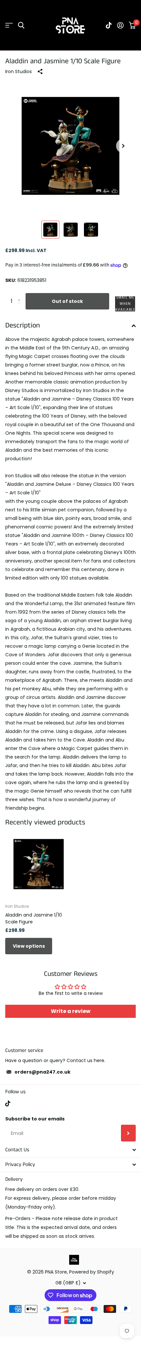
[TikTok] (7, 1103)
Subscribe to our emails (35, 1119)
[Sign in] (120, 25)
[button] (123, 146)
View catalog (9, 25)
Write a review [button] (71, 1011)
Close (70, 1150)
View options (29, 946)
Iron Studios (18, 71)
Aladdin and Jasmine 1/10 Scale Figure (33, 918)
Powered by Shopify (91, 1272)
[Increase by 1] (20, 295)
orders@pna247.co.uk (42, 1072)
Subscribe (128, 1133)
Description (22, 325)
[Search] (21, 25)
